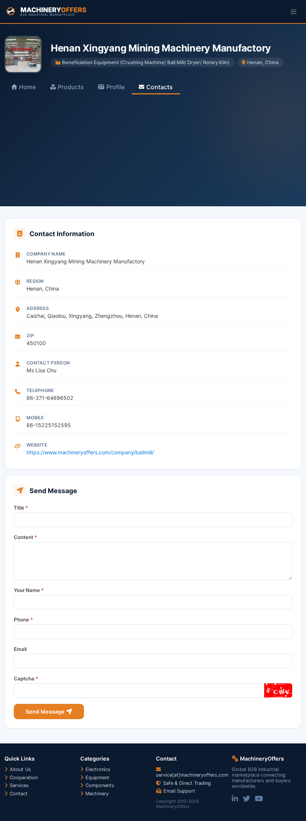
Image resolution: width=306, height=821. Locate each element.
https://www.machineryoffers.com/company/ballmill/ (90, 452)
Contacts (159, 87)
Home (27, 87)
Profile (115, 87)
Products (71, 87)
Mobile (35, 417)
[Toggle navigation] (293, 11)
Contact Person (48, 363)
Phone (23, 620)
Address (37, 308)
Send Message (46, 711)
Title (21, 508)
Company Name (46, 254)
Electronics (97, 769)
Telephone (40, 390)
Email (20, 649)
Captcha (26, 678)
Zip (30, 335)
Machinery (96, 793)
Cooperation (23, 777)
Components (99, 785)
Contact (18, 793)
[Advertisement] (153, 150)
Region (35, 281)
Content (25, 537)
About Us (19, 769)
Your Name (29, 590)
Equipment (96, 777)
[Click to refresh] (278, 690)
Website (36, 445)
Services (18, 785)
